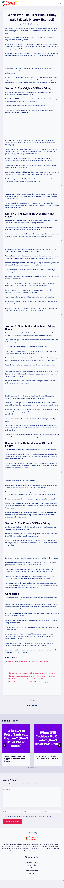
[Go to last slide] (4, 745)
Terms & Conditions (32, 871)
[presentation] (16, 738)
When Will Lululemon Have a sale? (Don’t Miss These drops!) (28, 682)
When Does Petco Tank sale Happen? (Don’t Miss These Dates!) (14, 758)
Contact (32, 873)
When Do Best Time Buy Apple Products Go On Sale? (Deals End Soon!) (31, 673)
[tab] (28, 767)
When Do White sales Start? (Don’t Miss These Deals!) (25, 679)
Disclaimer (32, 868)
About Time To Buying (32, 862)
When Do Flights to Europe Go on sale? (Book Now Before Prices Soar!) (31, 676)
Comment (7, 789)
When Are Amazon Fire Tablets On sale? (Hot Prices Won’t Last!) (29, 661)
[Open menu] (60, 3)
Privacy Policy (32, 865)
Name (6, 812)
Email (26, 812)
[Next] (59, 745)
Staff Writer (32, 705)
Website (46, 812)
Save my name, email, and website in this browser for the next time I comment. (27, 816)
